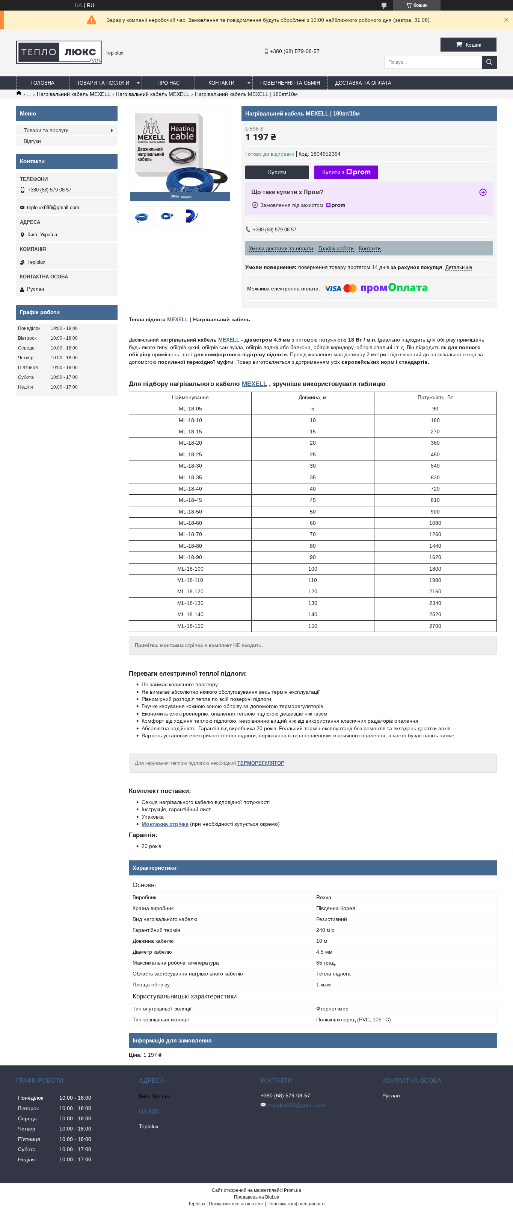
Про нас (168, 83)
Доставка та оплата (363, 83)
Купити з (333, 172)
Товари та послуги (103, 83)
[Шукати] (489, 62)
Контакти (221, 83)
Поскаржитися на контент (236, 1203)
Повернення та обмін (290, 83)
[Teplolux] (59, 62)
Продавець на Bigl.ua (256, 1197)
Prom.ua (292, 1190)
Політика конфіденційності (296, 1203)
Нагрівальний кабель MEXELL (73, 94)
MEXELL (178, 319)
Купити (277, 172)
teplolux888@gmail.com (53, 207)
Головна (42, 83)
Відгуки (32, 141)
